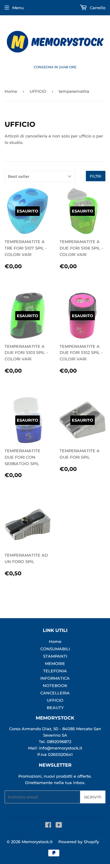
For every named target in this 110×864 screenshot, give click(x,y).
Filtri (95, 176)
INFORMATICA (55, 678)
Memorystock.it (37, 841)
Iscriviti (92, 797)
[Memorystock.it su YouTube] (59, 825)
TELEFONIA (55, 670)
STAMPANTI (55, 656)
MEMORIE (55, 663)
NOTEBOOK (55, 685)
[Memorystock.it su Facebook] (48, 825)
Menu (18, 7)
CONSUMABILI (55, 648)
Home (11, 91)
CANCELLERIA (55, 692)
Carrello (97, 7)
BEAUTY (55, 707)
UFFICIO (38, 91)
